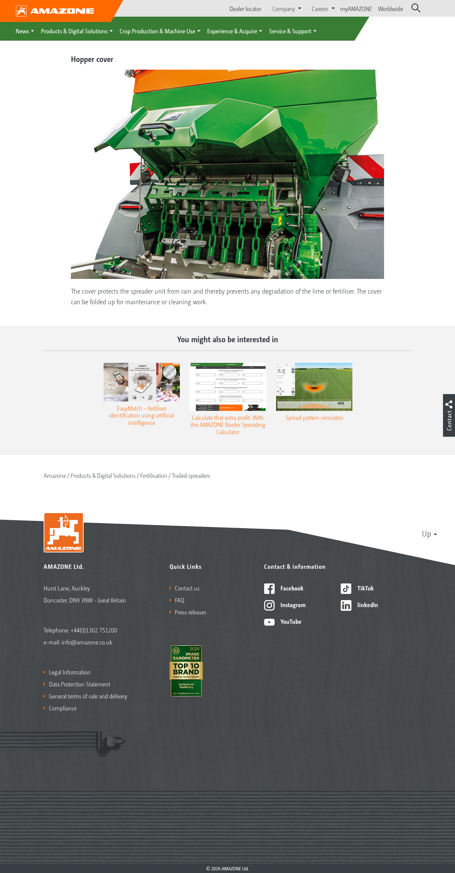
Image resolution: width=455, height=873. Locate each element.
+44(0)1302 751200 (94, 630)
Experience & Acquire (232, 31)
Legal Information (70, 672)
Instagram (292, 604)
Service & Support (290, 31)
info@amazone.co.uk (87, 642)
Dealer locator (245, 8)
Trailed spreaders (191, 475)
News (22, 31)
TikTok (365, 588)
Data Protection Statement (79, 684)
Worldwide (390, 8)
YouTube (290, 621)
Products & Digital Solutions (74, 31)
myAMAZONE (356, 8)
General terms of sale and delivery (88, 696)
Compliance (63, 708)
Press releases (191, 612)
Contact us (187, 588)
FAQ (179, 600)
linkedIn (367, 604)
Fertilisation (153, 475)
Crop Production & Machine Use (157, 31)
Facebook (291, 588)
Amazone (55, 475)
